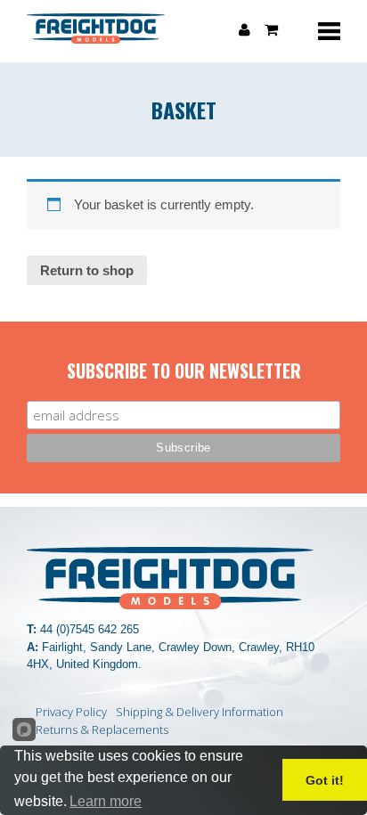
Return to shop (87, 270)
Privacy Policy (71, 712)
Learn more (105, 801)
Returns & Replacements (102, 729)
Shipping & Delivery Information (199, 712)
